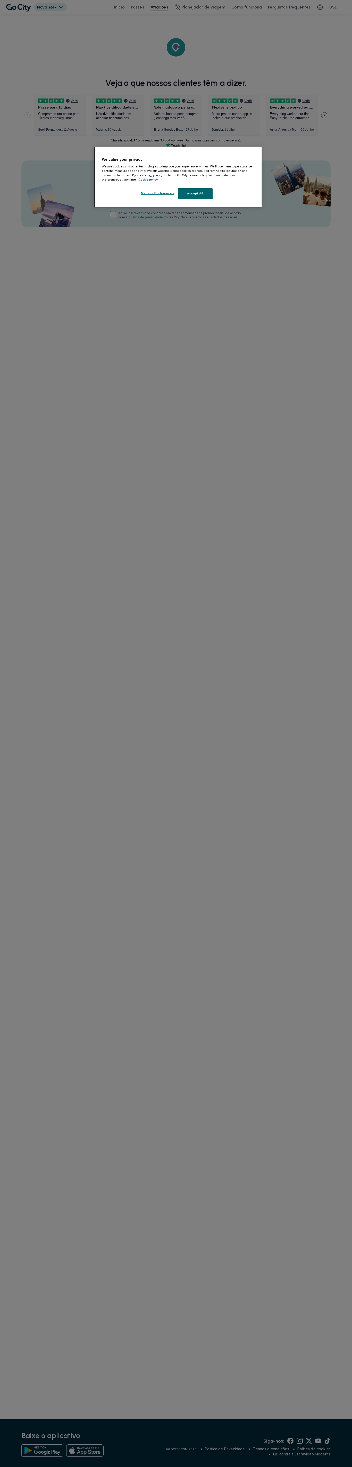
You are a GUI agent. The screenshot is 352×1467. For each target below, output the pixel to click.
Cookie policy (148, 180)
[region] (178, 177)
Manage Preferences (157, 193)
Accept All (195, 193)
